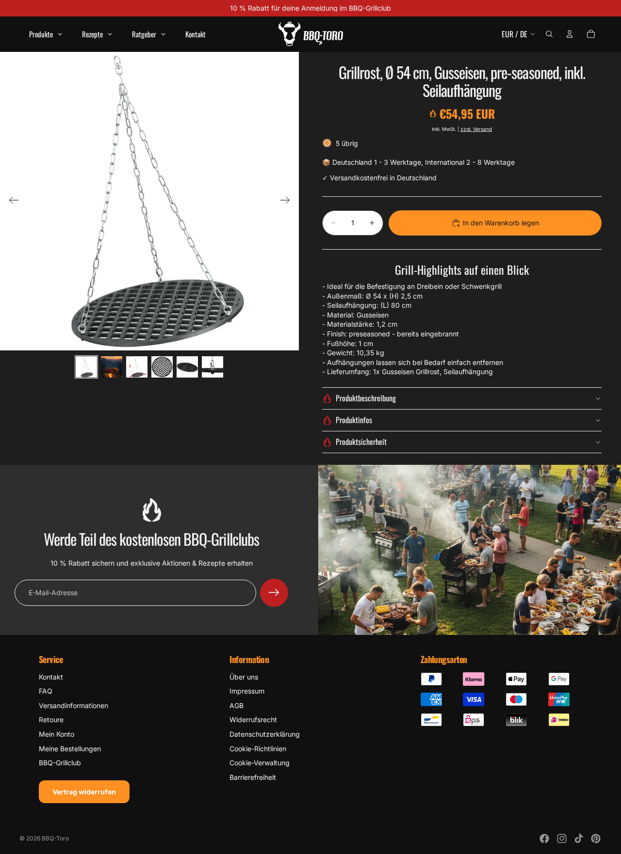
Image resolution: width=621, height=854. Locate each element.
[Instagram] (562, 838)
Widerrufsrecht (253, 719)
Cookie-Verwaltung (259, 763)
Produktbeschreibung (366, 398)
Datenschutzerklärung (264, 734)
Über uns (243, 677)
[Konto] (569, 34)
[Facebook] (544, 838)
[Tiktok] (579, 838)
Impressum (246, 691)
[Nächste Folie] (288, 201)
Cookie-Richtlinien (257, 748)
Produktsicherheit (361, 441)
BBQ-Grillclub (60, 763)
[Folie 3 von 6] (136, 367)
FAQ (45, 691)
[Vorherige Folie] (11, 201)
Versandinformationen (73, 705)
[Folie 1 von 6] (86, 367)
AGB (236, 705)
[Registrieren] (274, 593)
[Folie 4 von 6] (162, 367)
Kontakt (51, 677)
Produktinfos (354, 420)
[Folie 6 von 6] (212, 367)
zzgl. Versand (476, 129)
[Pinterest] (596, 838)
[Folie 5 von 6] (187, 367)
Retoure (51, 719)
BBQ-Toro (55, 838)
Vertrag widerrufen (84, 792)
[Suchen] (549, 34)
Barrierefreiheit (252, 777)
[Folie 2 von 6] (111, 367)
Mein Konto (56, 734)
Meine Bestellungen (70, 748)
